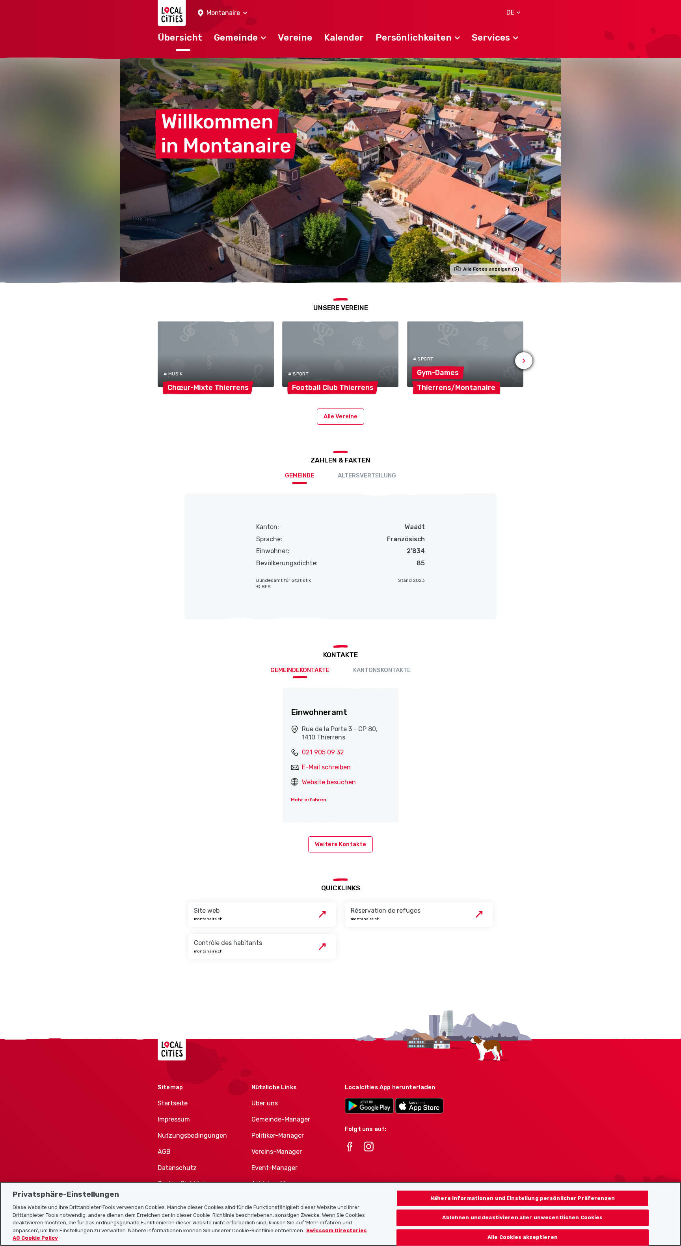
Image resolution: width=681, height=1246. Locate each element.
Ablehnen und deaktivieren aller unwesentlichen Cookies (522, 1218)
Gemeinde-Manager (280, 1119)
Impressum (174, 1119)
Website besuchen (329, 782)
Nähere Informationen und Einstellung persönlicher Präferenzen (522, 1198)
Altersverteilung (367, 475)
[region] (340, 1214)
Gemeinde (299, 475)
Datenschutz (177, 1168)
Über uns (264, 1103)
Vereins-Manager (276, 1151)
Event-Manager (274, 1168)
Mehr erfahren (308, 799)
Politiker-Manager (277, 1135)
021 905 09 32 (323, 752)
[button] (222, 13)
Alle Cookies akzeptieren (522, 1237)
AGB (164, 1151)
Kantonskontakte (382, 670)
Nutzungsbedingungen (192, 1135)
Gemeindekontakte (299, 670)
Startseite (173, 1103)
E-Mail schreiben (326, 767)
